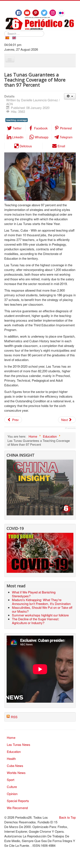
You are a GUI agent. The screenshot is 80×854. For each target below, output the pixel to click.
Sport (10, 779)
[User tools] (70, 96)
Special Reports (18, 800)
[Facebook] (18, 13)
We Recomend (17, 807)
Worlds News (16, 772)
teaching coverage (16, 120)
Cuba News (15, 765)
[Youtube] (27, 13)
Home (11, 737)
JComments (70, 428)
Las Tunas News (18, 744)
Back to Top (67, 817)
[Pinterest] (35, 13)
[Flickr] (61, 13)
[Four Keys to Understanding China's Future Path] (40, 462)
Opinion (12, 793)
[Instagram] (52, 13)
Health (11, 758)
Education (14, 751)
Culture (12, 786)
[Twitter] (44, 13)
